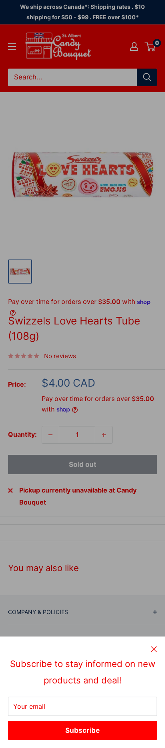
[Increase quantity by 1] (103, 434)
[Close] (154, 649)
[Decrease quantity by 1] (50, 434)
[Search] (147, 77)
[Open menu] (12, 46)
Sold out (83, 464)
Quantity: (22, 434)
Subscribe (82, 730)
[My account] (134, 46)
